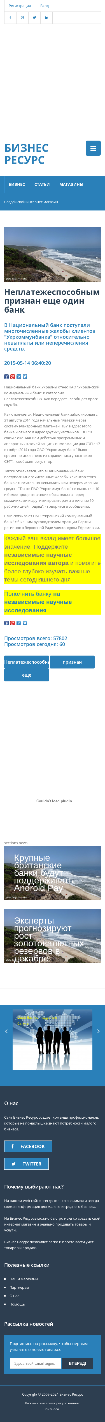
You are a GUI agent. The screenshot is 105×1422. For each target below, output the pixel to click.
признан (72, 662)
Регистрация (20, 5)
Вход (44, 5)
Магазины (71, 184)
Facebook (32, 1146)
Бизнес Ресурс (26, 153)
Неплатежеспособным (26, 662)
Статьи (42, 184)
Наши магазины (24, 1278)
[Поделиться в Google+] (12, 376)
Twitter (32, 1164)
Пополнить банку (38, 602)
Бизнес (17, 184)
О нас (14, 1295)
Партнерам (19, 1287)
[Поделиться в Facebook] (6, 376)
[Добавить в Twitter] (25, 376)
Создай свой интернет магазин (31, 201)
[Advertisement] (52, 76)
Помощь (17, 1304)
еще (26, 675)
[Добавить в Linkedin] (19, 376)
